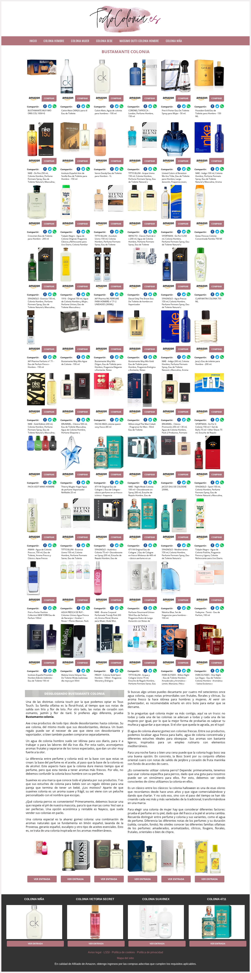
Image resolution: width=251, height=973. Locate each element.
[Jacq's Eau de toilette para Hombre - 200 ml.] (209, 327)
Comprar (49, 98)
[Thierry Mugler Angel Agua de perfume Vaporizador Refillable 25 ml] (75, 453)
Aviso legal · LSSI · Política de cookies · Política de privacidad (125, 952)
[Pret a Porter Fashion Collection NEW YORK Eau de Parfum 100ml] (42, 578)
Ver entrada (42, 879)
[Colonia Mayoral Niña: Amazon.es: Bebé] (42, 857)
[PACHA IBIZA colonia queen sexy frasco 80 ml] (108, 390)
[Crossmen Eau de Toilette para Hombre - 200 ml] (42, 202)
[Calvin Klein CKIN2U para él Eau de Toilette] (75, 76)
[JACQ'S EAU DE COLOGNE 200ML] (176, 453)
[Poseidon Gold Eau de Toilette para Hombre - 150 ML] (209, 76)
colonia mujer (80, 41)
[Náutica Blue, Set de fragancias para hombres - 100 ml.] (176, 578)
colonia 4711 (216, 899)
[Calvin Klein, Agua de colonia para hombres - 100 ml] (108, 76)
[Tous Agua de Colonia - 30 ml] (176, 857)
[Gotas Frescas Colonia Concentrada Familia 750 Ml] (209, 202)
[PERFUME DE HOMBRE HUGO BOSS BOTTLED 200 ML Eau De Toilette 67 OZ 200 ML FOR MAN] (75, 857)
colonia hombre (54, 41)
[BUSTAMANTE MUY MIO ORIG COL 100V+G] (42, 76)
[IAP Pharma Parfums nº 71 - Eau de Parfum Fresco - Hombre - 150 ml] (42, 327)
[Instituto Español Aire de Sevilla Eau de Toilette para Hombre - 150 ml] (75, 139)
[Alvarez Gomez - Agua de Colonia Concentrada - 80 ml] (209, 857)
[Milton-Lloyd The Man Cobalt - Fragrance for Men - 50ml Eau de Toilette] (142, 390)
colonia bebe (104, 41)
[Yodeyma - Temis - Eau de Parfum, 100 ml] (209, 578)
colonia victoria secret (95, 899)
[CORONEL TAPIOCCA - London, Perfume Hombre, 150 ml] (142, 76)
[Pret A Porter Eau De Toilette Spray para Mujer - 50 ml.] (176, 76)
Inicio (33, 41)
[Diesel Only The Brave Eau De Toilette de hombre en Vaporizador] (142, 265)
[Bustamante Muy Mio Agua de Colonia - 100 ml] (75, 327)
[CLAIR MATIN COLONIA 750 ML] (209, 265)
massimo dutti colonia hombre (139, 41)
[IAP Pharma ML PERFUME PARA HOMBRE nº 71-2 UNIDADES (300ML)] (108, 265)
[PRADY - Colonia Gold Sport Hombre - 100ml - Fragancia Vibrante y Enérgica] (108, 641)
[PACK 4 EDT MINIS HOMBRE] (42, 453)
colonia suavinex (156, 899)
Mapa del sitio (125, 958)
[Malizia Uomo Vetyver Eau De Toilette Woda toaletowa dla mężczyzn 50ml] (75, 641)
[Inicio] (125, 33)
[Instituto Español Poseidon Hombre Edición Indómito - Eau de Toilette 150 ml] (42, 641)
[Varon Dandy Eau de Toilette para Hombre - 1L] (108, 139)
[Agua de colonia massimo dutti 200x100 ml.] (108, 857)
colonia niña (174, 41)
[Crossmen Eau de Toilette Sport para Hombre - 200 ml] (142, 857)
